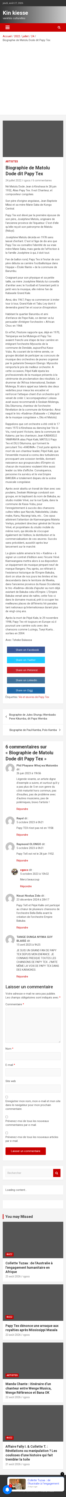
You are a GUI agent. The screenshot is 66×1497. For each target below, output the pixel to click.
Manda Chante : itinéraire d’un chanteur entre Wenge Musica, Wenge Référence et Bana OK (29, 1388)
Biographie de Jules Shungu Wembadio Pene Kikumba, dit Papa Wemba (32, 716)
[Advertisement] (33, 77)
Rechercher (56, 1173)
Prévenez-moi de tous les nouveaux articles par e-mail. (32, 1139)
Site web (11, 1081)
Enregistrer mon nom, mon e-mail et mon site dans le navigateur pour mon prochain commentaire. (33, 1105)
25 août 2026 (13, 1276)
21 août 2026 (13, 1464)
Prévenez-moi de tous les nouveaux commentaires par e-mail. (27, 1123)
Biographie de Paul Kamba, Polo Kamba (33, 730)
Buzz (9, 1254)
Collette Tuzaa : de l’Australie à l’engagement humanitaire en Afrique (29, 1267)
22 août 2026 (13, 1397)
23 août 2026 (13, 1334)
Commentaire (15, 1004)
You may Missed (19, 1216)
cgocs (27, 180)
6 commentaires (42, 180)
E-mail (10, 1065)
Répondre (22, 809)
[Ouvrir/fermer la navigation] (7, 27)
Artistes (12, 161)
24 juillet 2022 (13, 180)
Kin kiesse (15, 13)
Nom (9, 1048)
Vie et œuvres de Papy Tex (34, 697)
